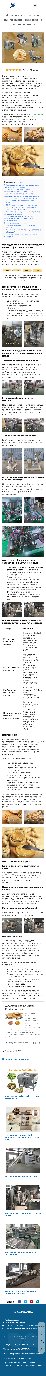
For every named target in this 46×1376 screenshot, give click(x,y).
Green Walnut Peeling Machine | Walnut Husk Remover (22, 1097)
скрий (21, 182)
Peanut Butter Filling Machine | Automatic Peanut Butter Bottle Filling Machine (21, 1137)
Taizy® (23, 1311)
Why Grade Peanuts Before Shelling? (21, 1176)
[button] (35, 5)
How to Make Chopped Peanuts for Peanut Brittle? (20, 1253)
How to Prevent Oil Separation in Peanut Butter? (22, 1214)
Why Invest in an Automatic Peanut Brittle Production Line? (20, 1292)
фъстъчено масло (35, 114)
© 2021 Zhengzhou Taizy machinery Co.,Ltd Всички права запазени (23, 1337)
